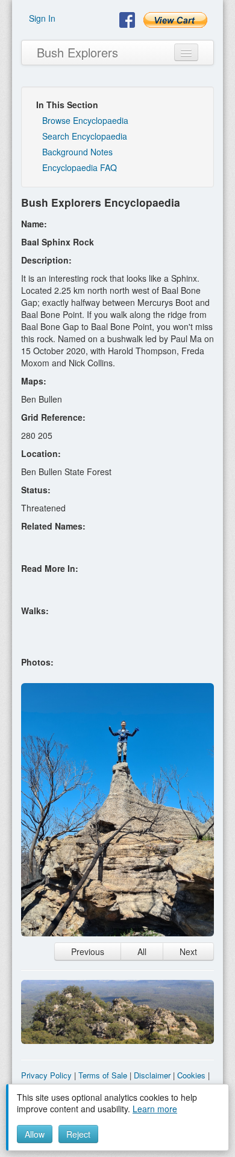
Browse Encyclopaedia (85, 120)
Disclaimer (152, 1075)
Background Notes (77, 152)
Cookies (191, 1075)
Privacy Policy (46, 1075)
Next (188, 951)
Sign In (42, 18)
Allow (35, 1134)
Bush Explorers (77, 52)
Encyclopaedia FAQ (79, 167)
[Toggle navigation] (186, 52)
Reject (78, 1134)
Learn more (155, 1109)
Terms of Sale (102, 1075)
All (141, 951)
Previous (87, 951)
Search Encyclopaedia (84, 136)
